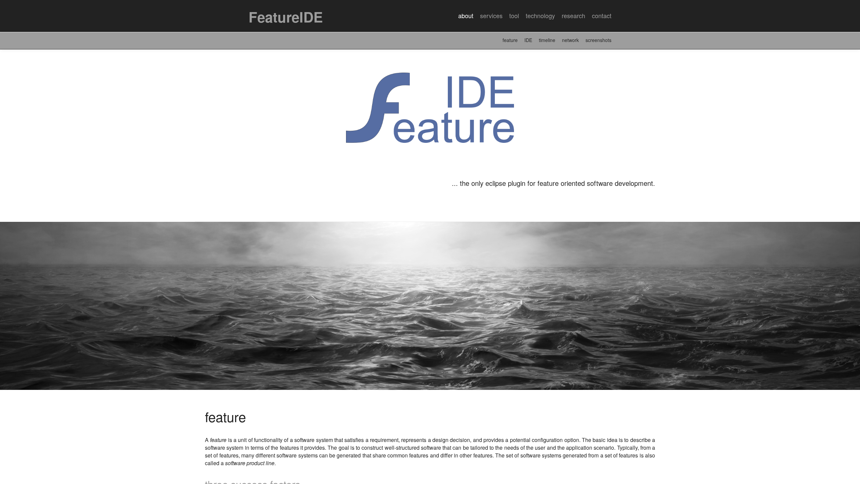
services (491, 15)
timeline (547, 40)
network (570, 40)
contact (601, 15)
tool (514, 15)
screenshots (598, 40)
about (465, 15)
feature (510, 40)
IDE (528, 40)
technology (540, 15)
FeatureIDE (286, 17)
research (573, 15)
